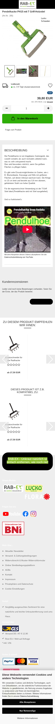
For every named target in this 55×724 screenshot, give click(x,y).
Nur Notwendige (28, 711)
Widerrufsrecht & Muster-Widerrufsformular (25, 560)
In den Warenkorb (27, 118)
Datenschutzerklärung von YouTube (18, 257)
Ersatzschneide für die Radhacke (13, 358)
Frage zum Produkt (13, 130)
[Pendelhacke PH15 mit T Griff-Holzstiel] (27, 39)
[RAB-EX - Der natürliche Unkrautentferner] (27, 4)
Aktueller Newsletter (14, 551)
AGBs (7, 570)
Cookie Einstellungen (15, 589)
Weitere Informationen (27, 718)
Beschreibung (15, 150)
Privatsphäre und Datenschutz (19, 584)
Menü (4, 4)
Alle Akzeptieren (28, 702)
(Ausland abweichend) (32, 87)
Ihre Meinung (41, 301)
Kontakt (8, 574)
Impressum (10, 579)
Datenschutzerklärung (29, 696)
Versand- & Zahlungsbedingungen (21, 556)
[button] (6, 108)
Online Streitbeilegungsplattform (20, 565)
